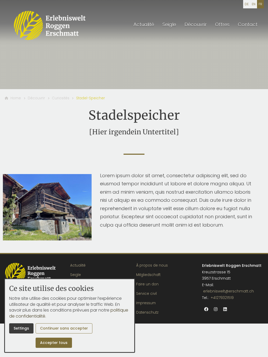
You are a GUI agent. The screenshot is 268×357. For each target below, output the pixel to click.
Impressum (146, 303)
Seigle (169, 24)
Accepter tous (54, 342)
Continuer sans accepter (64, 328)
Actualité (143, 24)
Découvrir (196, 24)
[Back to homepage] (50, 25)
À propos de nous (152, 265)
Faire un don (147, 284)
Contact (248, 24)
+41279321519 (222, 297)
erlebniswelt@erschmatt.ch (228, 291)
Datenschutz (147, 312)
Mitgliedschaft (148, 274)
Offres (222, 24)
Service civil (146, 293)
